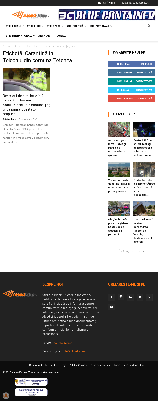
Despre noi (35, 365)
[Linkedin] (130, 297)
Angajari (44, 35)
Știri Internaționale (19, 35)
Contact (62, 35)
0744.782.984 (63, 342)
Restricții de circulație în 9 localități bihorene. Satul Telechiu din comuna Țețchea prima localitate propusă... (26, 105)
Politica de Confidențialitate (129, 365)
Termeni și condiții (55, 365)
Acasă (6, 46)
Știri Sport (53, 25)
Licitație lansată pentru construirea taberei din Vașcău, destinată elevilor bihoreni (144, 230)
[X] (149, 297)
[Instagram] (121, 297)
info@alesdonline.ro (76, 351)
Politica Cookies (78, 365)
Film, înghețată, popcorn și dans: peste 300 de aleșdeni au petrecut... (118, 227)
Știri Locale (13, 25)
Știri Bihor (34, 25)
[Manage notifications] (6, 395)
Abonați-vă (145, 98)
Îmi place (146, 63)
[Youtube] (111, 307)
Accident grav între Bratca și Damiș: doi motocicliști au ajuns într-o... (117, 148)
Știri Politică (75, 25)
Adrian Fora (9, 118)
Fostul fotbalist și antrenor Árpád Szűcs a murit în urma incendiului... (144, 187)
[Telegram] (140, 297)
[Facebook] (111, 297)
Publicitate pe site (101, 365)
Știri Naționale (99, 25)
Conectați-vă (144, 72)
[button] (149, 26)
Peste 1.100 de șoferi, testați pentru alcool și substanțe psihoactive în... (143, 148)
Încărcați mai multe (130, 251)
